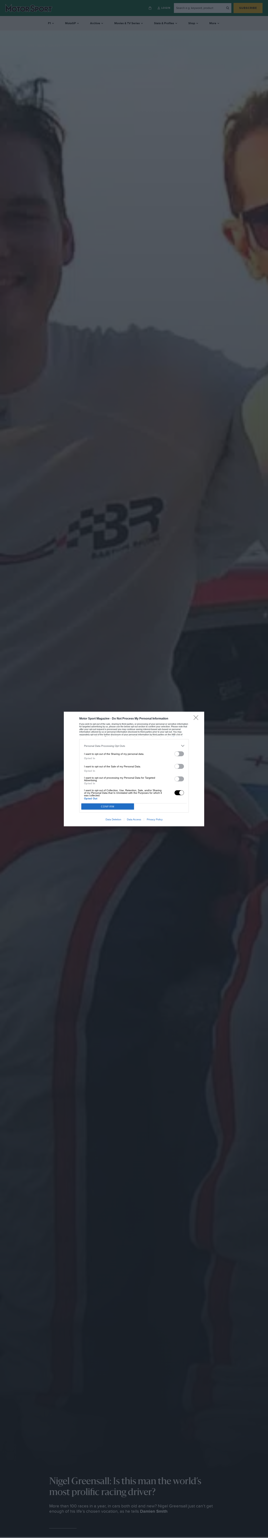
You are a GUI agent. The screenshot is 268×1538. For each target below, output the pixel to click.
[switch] (179, 753)
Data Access (134, 819)
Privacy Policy (155, 819)
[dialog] (134, 769)
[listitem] (134, 746)
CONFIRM (107, 806)
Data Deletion (113, 819)
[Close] (197, 718)
